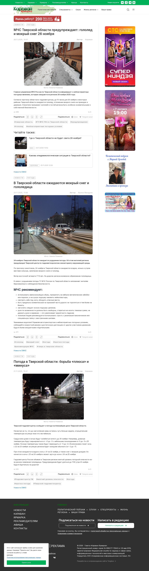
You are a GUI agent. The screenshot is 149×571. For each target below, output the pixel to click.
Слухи (92, 509)
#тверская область (23, 122)
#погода (46, 342)
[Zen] (133, 2)
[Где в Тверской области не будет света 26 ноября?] (21, 143)
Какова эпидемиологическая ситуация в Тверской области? (59, 155)
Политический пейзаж (71, 509)
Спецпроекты (108, 509)
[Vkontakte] (122, 2)
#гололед (18, 126)
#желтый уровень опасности (50, 479)
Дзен (76, 117)
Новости (19, 25)
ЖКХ (31, 148)
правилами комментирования (70, 533)
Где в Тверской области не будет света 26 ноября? (55, 138)
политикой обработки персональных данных (109, 531)
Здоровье (34, 165)
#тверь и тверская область (50, 346)
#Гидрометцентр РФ (23, 479)
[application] (24, 2)
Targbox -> (111, 561)
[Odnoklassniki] (126, 2)
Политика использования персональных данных (24, 557)
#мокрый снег (32, 342)
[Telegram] (130, 2)
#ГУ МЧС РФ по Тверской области (51, 122)
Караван (19, 513)
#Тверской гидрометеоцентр (47, 483)
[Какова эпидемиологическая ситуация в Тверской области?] (21, 160)
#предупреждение (79, 122)
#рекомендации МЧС (24, 346)
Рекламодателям (26, 521)
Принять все (26, 562)
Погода (31, 25)
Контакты (20, 528)
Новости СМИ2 (20, 172)
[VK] (54, 557)
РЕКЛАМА (58, 546)
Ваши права (78, 512)
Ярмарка (19, 517)
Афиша (18, 524)
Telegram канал (87, 117)
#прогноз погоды (61, 342)
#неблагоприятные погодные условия (44, 126)
